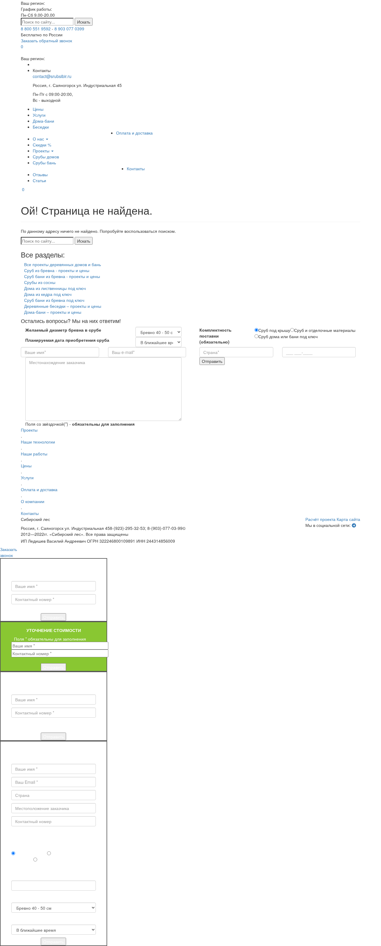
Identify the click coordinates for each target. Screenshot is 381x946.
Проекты (42, 151)
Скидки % (42, 145)
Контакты (136, 168)
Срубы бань (44, 163)
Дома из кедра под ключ (47, 294)
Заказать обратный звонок (46, 40)
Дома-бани (43, 121)
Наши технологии (38, 442)
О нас (39, 139)
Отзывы (40, 174)
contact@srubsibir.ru (52, 76)
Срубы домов (46, 157)
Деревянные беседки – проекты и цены (62, 306)
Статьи (39, 180)
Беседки (41, 127)
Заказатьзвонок (8, 552)
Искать (83, 22)
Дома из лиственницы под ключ (55, 288)
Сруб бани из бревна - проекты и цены (62, 276)
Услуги (39, 115)
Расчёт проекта (320, 519)
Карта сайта (348, 519)
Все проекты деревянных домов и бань (62, 264)
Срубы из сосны (39, 282)
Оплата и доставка (134, 133)
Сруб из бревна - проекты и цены (56, 270)
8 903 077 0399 (69, 29)
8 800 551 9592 (36, 29)
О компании (32, 501)
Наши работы (34, 454)
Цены (38, 109)
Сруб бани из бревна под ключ (54, 300)
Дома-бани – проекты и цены (52, 312)
